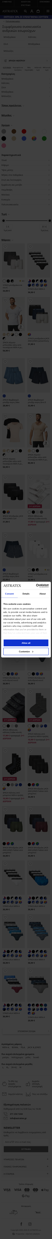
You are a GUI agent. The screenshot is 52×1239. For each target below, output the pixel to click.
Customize (24, 651)
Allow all (26, 643)
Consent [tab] (9, 593)
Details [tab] (26, 593)
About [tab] (42, 593)
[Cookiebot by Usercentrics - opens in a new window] (37, 586)
